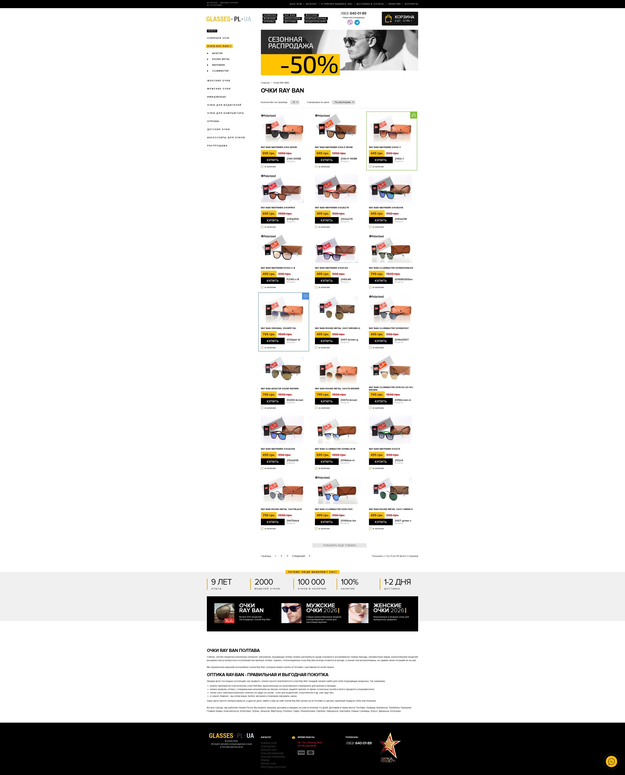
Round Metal (221, 59)
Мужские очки (219, 88)
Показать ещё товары (339, 545)
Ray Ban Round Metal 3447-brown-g (337, 328)
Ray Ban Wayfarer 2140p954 (278, 207)
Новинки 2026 (269, 743)
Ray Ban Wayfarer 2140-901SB (279, 147)
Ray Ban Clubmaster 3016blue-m (335, 449)
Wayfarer (218, 65)
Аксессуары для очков (226, 137)
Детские (290, 21)
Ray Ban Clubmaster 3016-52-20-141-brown (391, 388)
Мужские (270, 18)
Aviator (217, 53)
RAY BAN (290, 15)
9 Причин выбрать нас (337, 4)
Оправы (269, 21)
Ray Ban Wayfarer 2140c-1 (385, 147)
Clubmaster (220, 70)
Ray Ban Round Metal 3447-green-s (391, 509)
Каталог (311, 4)
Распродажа (217, 145)
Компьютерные (316, 18)
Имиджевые (216, 96)
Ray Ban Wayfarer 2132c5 (384, 449)
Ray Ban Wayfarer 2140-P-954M (334, 147)
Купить (273, 160)
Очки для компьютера (225, 113)
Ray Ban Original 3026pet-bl (278, 328)
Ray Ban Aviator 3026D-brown (280, 388)
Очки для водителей (224, 105)
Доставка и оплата (370, 4)
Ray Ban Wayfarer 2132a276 (332, 207)
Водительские (316, 21)
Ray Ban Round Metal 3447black (281, 509)
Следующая (298, 556)
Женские (311, 15)
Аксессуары (293, 18)
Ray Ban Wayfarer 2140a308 (386, 207)
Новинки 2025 (218, 38)
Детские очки (218, 129)
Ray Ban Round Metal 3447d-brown (337, 388)
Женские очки (218, 80)
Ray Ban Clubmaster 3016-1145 (334, 509)
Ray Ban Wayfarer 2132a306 (278, 449)
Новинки (270, 15)
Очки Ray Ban (268, 746)
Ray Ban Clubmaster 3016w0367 (389, 328)
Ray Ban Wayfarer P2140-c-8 (278, 268)
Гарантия (394, 4)
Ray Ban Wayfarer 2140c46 (331, 268)
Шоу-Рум (296, 4)
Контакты (411, 4)
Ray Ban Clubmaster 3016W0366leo (391, 268)
